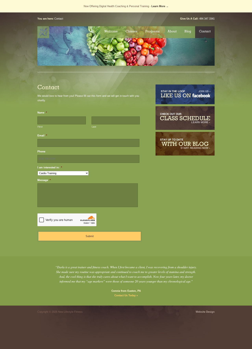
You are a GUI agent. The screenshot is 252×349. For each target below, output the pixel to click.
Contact (205, 31)
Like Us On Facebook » (185, 94)
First (40, 127)
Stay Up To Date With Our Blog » (185, 144)
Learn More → (160, 6)
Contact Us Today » (126, 295)
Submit (90, 236)
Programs (152, 31)
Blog (187, 31)
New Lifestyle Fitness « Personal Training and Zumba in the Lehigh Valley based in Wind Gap (43, 32)
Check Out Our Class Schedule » (185, 118)
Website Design (205, 311)
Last (94, 127)
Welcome (111, 31)
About (172, 31)
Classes (131, 31)
